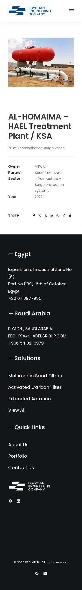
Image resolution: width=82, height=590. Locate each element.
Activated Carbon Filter (35, 387)
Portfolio (17, 456)
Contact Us (21, 467)
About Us (18, 444)
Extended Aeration (29, 398)
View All (16, 410)
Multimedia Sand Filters (35, 376)
